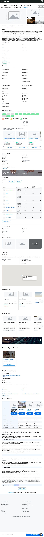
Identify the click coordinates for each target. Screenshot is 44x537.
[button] (13, 16)
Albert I (7, 193)
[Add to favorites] (14, 132)
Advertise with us (25, 514)
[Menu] (1, 1)
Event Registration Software (26, 503)
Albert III (7, 200)
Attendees (4, 179)
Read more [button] (6, 304)
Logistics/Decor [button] (12, 330)
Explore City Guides (4, 505)
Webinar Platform (25, 508)
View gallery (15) (40, 22)
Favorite (41, 6)
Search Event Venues (4, 503)
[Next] (43, 26)
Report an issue (11, 492)
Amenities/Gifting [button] (6, 330)
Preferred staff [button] (21, 330)
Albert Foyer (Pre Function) (10, 190)
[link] (9, 318)
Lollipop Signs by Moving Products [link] (9, 322)
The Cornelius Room (9, 214)
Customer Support (4, 512)
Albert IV (7, 203)
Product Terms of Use (25, 511)
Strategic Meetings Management (27, 505)
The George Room (9, 210)
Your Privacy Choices (4, 514)
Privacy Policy (24, 510)
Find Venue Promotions (4, 504)
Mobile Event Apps (25, 504)
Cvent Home (3, 510)
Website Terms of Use (25, 512)
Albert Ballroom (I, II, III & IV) (10, 207)
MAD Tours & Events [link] (23, 322)
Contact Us (3, 511)
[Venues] (42, 1)
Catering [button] (36, 330)
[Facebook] (23, 389)
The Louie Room (8, 217)
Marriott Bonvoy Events (8, 359)
